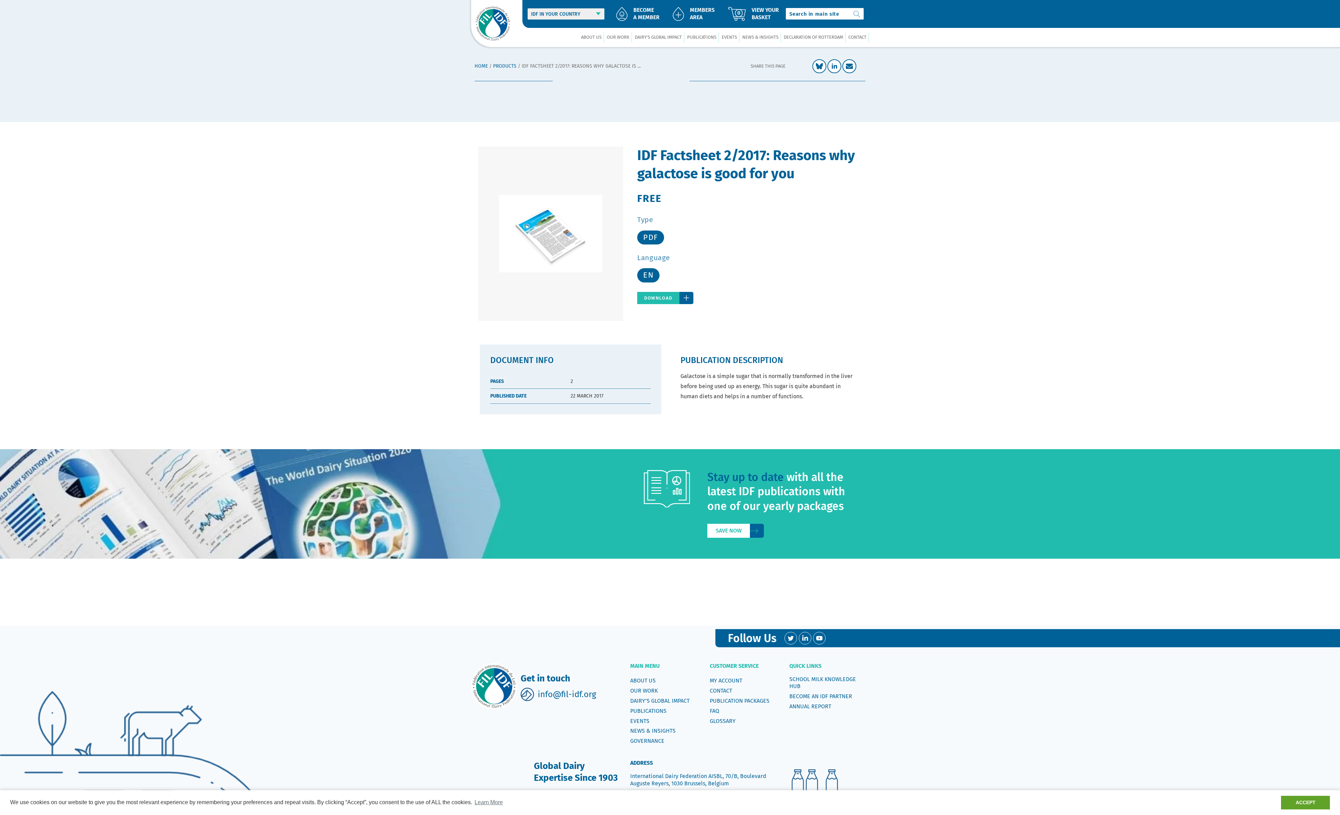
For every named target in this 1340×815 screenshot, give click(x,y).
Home (481, 66)
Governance (647, 741)
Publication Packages (739, 700)
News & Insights (653, 730)
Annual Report (810, 706)
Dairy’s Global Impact (660, 700)
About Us (643, 680)
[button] (591, 37)
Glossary (723, 721)
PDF (650, 237)
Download (658, 298)
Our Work (644, 690)
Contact (721, 690)
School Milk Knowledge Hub (822, 682)
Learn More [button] (489, 802)
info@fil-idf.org (567, 694)
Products (504, 66)
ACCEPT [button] (1306, 802)
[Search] (857, 14)
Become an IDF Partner (820, 696)
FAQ (714, 711)
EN (648, 275)
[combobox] (825, 14)
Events (639, 721)
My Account (726, 680)
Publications (648, 711)
